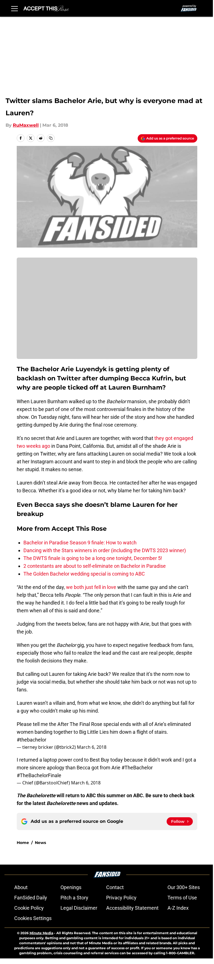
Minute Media (41, 933)
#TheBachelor (137, 767)
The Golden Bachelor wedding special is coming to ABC (84, 574)
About (21, 887)
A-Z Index (178, 908)
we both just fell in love (91, 587)
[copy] (51, 138)
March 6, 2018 (91, 747)
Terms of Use (182, 898)
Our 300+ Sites (183, 887)
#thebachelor (31, 740)
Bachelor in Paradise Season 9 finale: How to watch (80, 542)
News (40, 842)
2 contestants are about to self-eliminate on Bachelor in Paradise (94, 566)
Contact (115, 887)
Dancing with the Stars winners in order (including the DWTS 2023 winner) (104, 550)
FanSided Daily (30, 898)
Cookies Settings (33, 918)
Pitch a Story (74, 898)
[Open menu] (14, 8)
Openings (70, 887)
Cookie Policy (29, 908)
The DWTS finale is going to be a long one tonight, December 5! (92, 558)
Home (23, 842)
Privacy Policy (121, 898)
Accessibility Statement (132, 908)
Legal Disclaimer (78, 908)
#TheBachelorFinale (39, 775)
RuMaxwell (26, 125)
